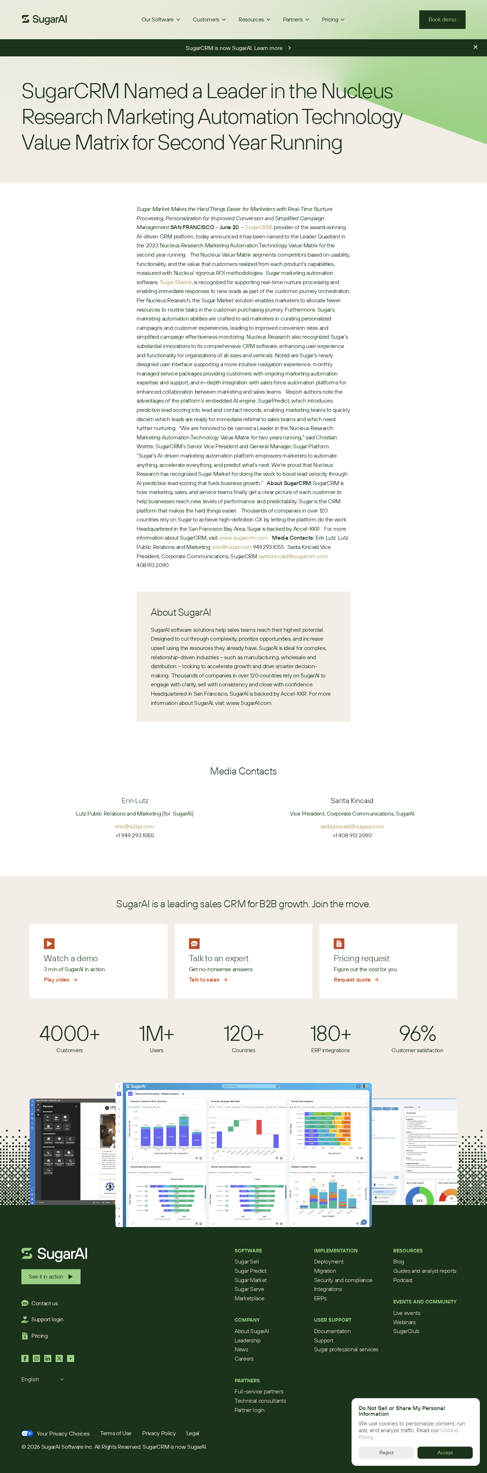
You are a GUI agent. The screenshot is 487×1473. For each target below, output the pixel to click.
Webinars (404, 1322)
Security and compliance (343, 1279)
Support (323, 1340)
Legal (192, 1433)
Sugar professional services (346, 1349)
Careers (244, 1358)
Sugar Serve (249, 1288)
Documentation (332, 1331)
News (241, 1349)
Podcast (402, 1279)
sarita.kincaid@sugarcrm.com (293, 556)
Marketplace (249, 1298)
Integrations (328, 1288)
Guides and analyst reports (424, 1270)
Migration (325, 1270)
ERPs (320, 1298)
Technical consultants (260, 1400)
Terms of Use (116, 1433)
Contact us (44, 1303)
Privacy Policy (159, 1433)
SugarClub (406, 1331)
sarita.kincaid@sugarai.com (352, 826)
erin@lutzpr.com (231, 546)
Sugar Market (176, 282)
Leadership (248, 1340)
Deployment (329, 1261)
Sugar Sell (247, 1261)
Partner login (250, 1409)
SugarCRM (258, 227)
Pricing (39, 1335)
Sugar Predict (251, 1270)
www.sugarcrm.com (243, 537)
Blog (398, 1261)
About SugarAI (252, 1331)
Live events (406, 1312)
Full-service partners (259, 1391)
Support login (47, 1319)
